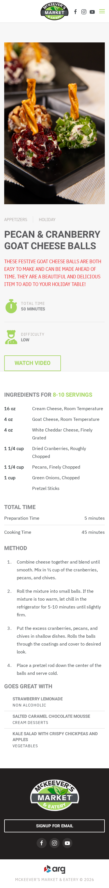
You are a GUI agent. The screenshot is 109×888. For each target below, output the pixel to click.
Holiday (47, 219)
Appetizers (15, 219)
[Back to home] (54, 11)
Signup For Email (54, 826)
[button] (102, 11)
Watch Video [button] (33, 363)
